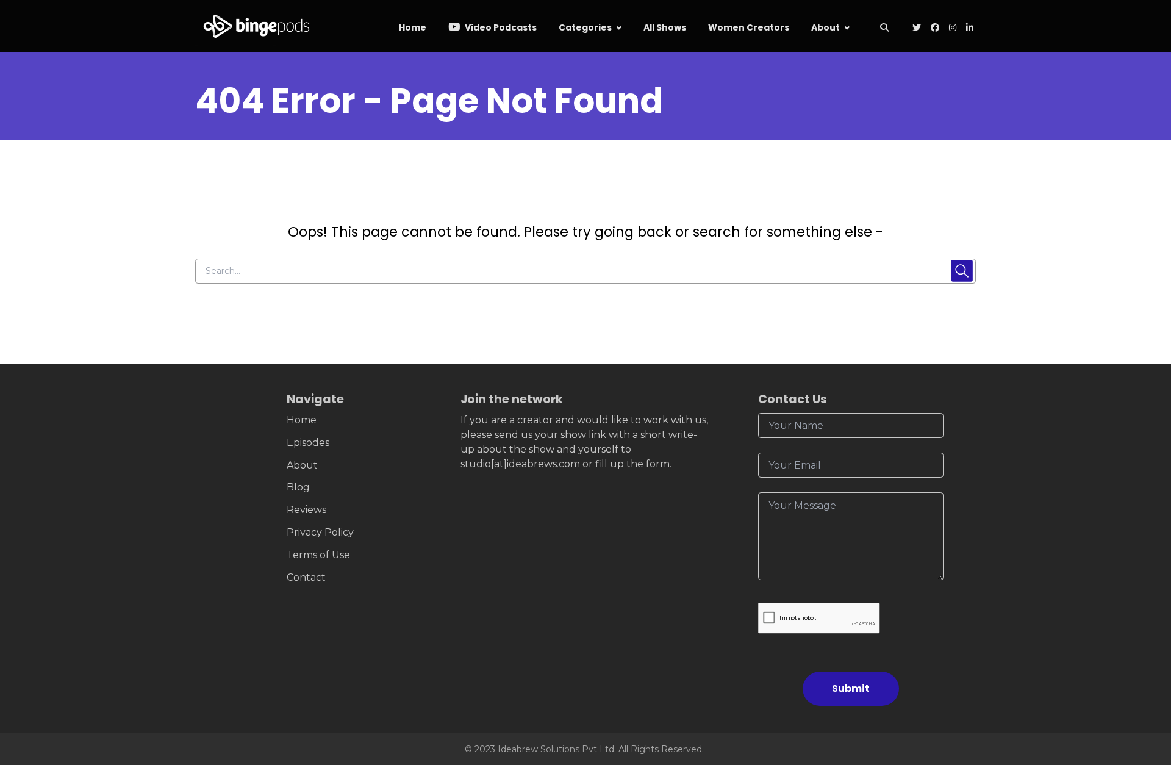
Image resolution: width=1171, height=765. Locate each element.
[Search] (884, 28)
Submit (851, 688)
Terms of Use (318, 555)
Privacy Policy (320, 532)
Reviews (306, 509)
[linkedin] (968, 28)
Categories (585, 27)
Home (412, 27)
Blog (298, 487)
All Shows (664, 27)
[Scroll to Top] (1142, 687)
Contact (306, 577)
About (825, 27)
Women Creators (748, 27)
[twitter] (917, 28)
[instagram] (952, 28)
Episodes (308, 442)
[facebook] (935, 28)
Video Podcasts (500, 27)
